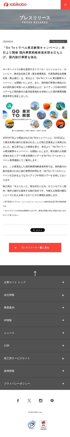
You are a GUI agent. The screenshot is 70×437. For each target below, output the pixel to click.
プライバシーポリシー (17, 383)
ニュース (9, 332)
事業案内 (9, 307)
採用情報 (9, 370)
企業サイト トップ (15, 282)
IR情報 (8, 320)
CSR (6, 345)
